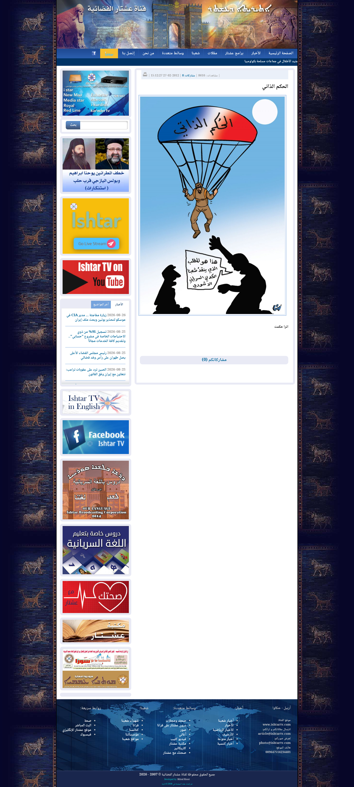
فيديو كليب (178, 739)
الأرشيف (228, 735)
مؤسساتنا (132, 735)
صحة (87, 721)
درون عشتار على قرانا (171, 725)
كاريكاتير (180, 748)
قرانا (136, 725)
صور (183, 730)
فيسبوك (85, 735)
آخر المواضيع (101, 304)
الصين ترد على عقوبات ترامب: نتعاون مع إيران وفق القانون (95, 372)
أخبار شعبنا (226, 721)
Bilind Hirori (183, 779)
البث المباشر (83, 725)
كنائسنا (134, 730)
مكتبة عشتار (177, 744)
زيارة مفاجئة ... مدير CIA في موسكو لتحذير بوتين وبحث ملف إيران (95, 317)
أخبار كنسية (225, 744)
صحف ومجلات (176, 721)
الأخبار (119, 304)
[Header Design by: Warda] (177, 48)
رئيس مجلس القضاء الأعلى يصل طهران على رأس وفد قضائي (97, 355)
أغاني (182, 735)
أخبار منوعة (225, 739)
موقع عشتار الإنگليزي (76, 730)
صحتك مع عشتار (174, 753)
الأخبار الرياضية (223, 730)
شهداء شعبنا (130, 721)
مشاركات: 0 (188, 75)
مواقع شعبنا (130, 739)
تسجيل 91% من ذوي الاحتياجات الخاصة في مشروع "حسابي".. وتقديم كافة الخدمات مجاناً (96, 336)
